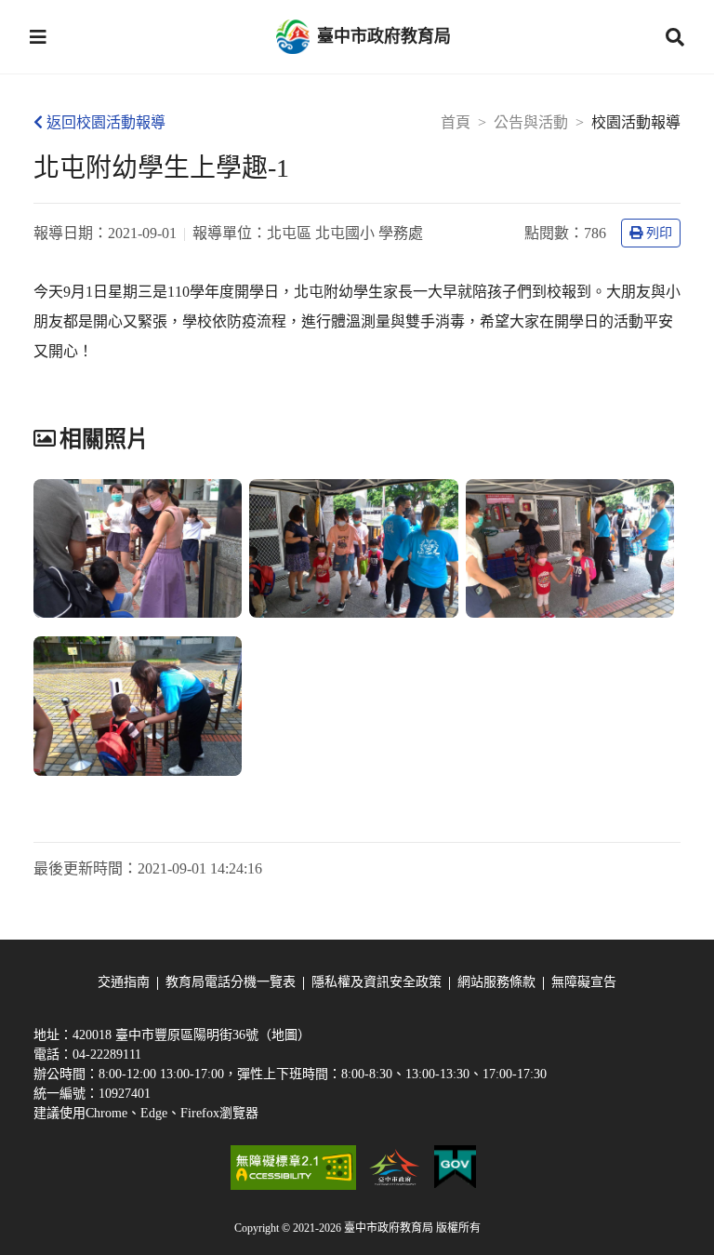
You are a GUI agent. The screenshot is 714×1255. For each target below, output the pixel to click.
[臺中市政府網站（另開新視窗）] (395, 1167)
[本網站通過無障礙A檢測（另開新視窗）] (293, 1167)
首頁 (455, 122)
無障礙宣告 (583, 982)
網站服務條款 (496, 982)
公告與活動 (531, 122)
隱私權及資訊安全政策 (376, 982)
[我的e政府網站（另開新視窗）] (455, 1167)
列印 (659, 233)
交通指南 (124, 982)
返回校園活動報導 (105, 122)
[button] (38, 37)
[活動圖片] (137, 549)
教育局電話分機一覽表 (230, 982)
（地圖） (284, 1035)
